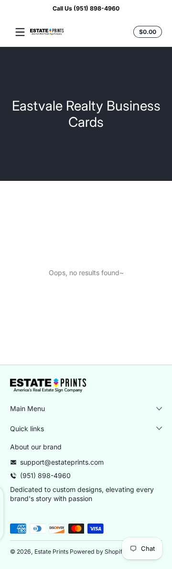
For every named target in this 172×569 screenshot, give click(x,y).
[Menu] (20, 32)
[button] (146, 32)
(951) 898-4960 (45, 475)
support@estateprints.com (62, 462)
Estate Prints (51, 551)
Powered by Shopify (98, 551)
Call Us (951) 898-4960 (86, 8)
